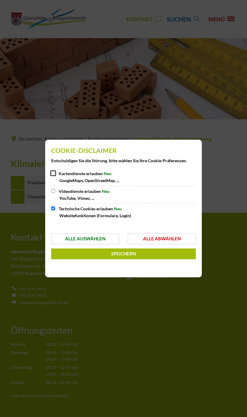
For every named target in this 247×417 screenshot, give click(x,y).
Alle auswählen (85, 238)
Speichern (123, 253)
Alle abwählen (162, 238)
